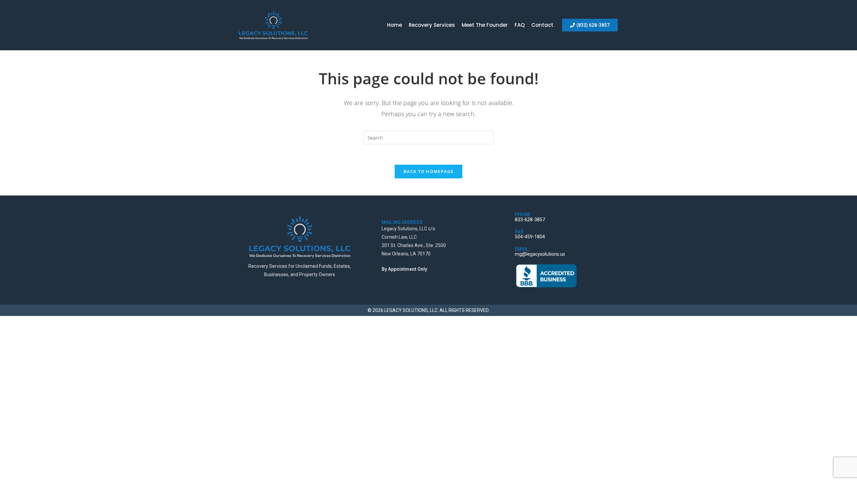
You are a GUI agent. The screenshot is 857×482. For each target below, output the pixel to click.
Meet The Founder (485, 24)
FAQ (520, 24)
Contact (542, 24)
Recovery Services (432, 24)
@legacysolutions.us (543, 254)
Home (394, 24)
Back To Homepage (428, 171)
